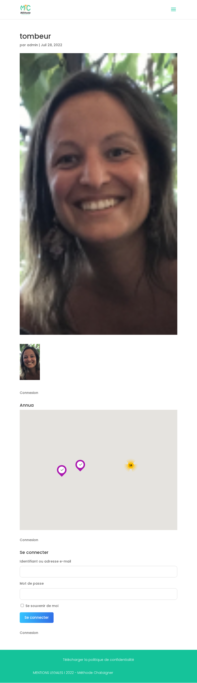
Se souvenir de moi (41, 605)
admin (32, 45)
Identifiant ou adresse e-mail (45, 561)
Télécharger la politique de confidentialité (98, 659)
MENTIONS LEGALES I (73, 672)
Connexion (29, 392)
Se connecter (37, 617)
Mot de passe (32, 583)
